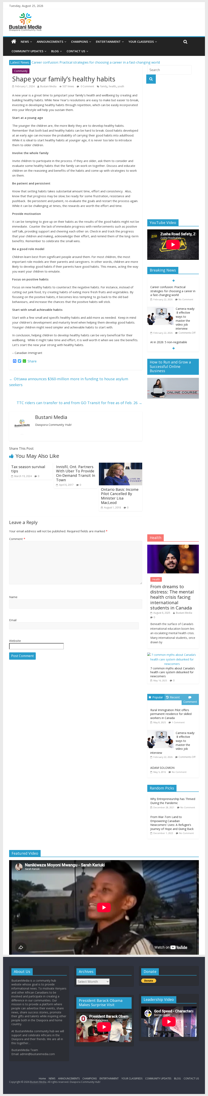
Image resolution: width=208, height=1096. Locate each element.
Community (20, 71)
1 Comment (178, 722)
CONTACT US (76, 51)
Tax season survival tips (28, 469)
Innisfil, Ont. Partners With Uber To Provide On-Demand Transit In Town (75, 473)
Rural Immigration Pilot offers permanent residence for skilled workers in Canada (171, 714)
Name (13, 597)
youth (121, 86)
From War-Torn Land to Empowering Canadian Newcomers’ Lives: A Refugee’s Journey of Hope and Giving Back (172, 823)
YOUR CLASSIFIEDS (141, 42)
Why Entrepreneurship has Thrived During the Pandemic (172, 801)
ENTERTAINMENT (108, 42)
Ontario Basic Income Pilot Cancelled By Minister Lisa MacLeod (120, 496)
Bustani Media (48, 86)
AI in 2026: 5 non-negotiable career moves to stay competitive (172, 344)
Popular (157, 697)
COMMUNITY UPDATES (27, 51)
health (112, 86)
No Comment (186, 299)
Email (12, 620)
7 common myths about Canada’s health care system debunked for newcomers (172, 672)
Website (15, 641)
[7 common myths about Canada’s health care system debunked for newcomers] (172, 655)
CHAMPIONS (79, 42)
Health (156, 579)
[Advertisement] (173, 151)
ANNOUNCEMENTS (50, 42)
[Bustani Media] (25, 15)
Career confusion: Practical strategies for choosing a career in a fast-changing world (96, 62)
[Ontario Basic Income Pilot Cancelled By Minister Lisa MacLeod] (120, 465)
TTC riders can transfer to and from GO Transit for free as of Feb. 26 (79, 402)
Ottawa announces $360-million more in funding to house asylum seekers (68, 381)
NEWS (25, 42)
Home (42, 1078)
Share (32, 361)
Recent (175, 697)
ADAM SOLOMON (162, 768)
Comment (17, 539)
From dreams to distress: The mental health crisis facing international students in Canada (172, 597)
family (103, 86)
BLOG (55, 51)
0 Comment (87, 86)
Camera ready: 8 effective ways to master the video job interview (185, 318)
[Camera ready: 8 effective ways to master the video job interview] (160, 309)
